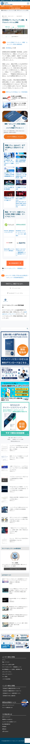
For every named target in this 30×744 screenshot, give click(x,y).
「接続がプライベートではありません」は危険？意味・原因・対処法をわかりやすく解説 (19, 529)
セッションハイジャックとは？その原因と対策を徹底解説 (9, 187)
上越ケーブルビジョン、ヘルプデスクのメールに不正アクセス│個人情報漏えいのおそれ (19, 468)
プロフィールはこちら (15, 569)
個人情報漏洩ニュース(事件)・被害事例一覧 (12, 669)
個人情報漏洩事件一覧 (15, 263)
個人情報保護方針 (6, 724)
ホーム (3, 659)
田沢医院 (8, 48)
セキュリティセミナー (7, 674)
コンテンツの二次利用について (9, 721)
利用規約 (4, 726)
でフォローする (16, 288)
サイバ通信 (4, 676)
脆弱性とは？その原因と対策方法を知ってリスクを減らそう (9, 199)
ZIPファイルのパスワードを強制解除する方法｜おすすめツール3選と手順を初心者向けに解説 (19, 519)
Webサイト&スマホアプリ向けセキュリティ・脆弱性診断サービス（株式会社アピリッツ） (21, 252)
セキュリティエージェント (8, 705)
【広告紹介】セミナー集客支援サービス (11, 693)
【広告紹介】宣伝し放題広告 (8, 695)
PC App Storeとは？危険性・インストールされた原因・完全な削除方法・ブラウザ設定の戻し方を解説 (19, 488)
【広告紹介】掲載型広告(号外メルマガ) (11, 688)
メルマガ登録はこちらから (15, 136)
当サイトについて (6, 717)
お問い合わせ (5, 731)
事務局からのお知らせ (7, 719)
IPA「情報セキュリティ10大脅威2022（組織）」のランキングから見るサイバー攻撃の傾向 (9, 162)
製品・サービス (5, 662)
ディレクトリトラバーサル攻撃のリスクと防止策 (21, 187)
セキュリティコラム (6, 671)
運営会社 (4, 729)
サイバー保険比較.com (7, 707)
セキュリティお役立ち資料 (8, 664)
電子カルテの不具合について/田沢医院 (16, 92)
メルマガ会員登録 (6, 679)
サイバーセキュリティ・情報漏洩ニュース (11, 667)
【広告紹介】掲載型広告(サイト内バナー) (11, 690)
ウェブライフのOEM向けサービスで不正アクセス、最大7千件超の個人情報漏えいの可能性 (19, 447)
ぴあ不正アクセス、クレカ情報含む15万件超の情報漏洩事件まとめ (9, 174)
